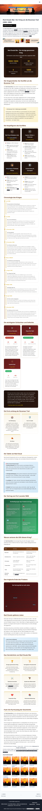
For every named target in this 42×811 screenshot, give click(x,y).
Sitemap (38, 804)
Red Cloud (3, 795)
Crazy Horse (38, 795)
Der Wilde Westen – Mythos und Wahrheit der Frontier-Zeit (21, 7)
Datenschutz (32, 804)
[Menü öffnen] (39, 2)
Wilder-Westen (4, 803)
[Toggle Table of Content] (14, 25)
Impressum (34, 802)
